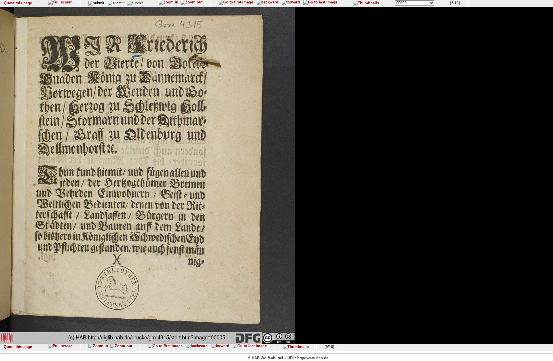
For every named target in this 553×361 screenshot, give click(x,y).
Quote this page (18, 3)
